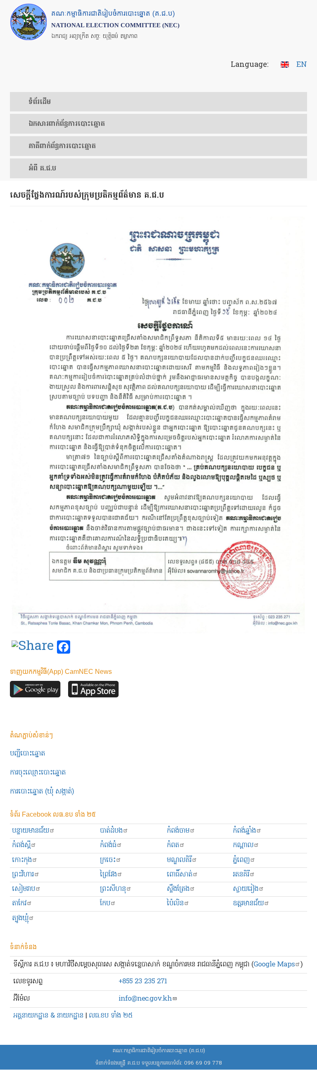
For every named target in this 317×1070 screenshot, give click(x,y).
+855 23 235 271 (142, 981)
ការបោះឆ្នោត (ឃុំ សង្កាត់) (42, 792)
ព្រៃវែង (108, 874)
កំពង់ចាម (178, 831)
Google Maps (274, 964)
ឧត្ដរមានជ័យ (248, 903)
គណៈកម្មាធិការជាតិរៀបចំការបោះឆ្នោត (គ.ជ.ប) (158, 1051)
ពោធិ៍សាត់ (179, 874)
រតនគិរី (241, 874)
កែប (105, 903)
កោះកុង (22, 860)
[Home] (28, 21)
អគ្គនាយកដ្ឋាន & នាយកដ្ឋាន (48, 1016)
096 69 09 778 (203, 1063)
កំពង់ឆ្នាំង (244, 831)
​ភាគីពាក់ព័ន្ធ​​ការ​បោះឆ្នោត (62, 146)
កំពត (173, 845)
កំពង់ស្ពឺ (21, 845)
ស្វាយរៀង (245, 889)
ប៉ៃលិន (175, 903)
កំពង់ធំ (108, 845)
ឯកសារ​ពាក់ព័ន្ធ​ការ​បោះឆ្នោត (66, 124)
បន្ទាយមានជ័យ (30, 831)
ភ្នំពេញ (241, 860)
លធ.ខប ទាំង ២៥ (110, 1016)
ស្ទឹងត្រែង (178, 889)
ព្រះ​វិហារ (23, 874)
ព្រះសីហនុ (113, 889)
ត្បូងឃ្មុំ (20, 918)
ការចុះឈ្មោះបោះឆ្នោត (38, 773)
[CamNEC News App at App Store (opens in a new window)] (93, 691)
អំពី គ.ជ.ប (42, 168)
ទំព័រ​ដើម (39, 102)
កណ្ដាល (243, 845)
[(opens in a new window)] (32, 647)
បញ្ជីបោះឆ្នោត (27, 754)
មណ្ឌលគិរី (179, 860)
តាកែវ (19, 903)
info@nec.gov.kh (145, 999)
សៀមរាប (23, 889)
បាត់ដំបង (111, 831)
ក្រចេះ (108, 860)
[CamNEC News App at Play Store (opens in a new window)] (35, 691)
